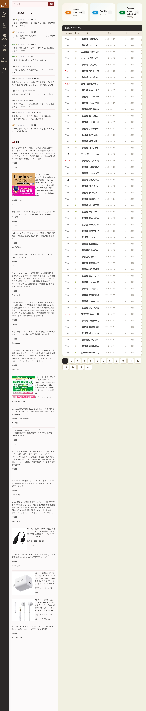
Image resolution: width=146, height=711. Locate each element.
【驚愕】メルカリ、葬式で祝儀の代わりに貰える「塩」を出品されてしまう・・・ (90, 46)
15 (81, 367)
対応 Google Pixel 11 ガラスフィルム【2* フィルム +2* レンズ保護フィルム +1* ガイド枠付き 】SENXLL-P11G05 (33, 214)
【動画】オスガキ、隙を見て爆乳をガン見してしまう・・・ (90, 289)
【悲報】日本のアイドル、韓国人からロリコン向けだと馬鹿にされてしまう (90, 193)
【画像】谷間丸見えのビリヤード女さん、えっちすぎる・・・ (90, 142)
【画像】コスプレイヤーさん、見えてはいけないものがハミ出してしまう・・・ (90, 232)
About (4, 16)
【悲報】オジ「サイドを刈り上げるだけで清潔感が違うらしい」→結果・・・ (90, 213)
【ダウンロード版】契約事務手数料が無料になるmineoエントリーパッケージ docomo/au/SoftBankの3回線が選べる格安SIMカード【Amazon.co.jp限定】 (45, 385)
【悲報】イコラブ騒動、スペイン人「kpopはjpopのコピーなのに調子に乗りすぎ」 (90, 97)
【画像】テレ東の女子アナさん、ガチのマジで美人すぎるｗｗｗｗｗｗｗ (90, 302)
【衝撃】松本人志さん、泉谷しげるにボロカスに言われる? (90, 219)
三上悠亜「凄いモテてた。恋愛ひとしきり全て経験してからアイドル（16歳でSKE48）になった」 (90, 53)
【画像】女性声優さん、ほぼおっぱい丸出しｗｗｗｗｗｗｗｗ (90, 168)
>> (88, 367)
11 (131, 361)
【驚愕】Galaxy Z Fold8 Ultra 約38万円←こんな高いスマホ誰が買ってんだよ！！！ (90, 91)
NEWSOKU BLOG (24, 78)
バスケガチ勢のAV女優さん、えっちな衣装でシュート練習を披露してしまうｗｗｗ (90, 59)
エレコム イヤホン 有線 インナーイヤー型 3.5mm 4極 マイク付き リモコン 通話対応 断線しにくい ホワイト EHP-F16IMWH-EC (45, 605)
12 (138, 361)
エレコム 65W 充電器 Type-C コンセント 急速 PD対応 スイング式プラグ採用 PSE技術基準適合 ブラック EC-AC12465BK (33, 411)
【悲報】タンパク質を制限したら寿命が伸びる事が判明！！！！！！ (90, 309)
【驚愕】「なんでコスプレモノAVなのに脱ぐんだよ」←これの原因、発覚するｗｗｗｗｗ (90, 104)
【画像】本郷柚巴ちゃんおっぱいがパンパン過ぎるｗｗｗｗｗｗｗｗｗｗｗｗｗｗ (90, 321)
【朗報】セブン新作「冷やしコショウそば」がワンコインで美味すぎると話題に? (90, 149)
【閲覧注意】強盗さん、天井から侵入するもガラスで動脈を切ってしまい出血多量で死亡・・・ (90, 110)
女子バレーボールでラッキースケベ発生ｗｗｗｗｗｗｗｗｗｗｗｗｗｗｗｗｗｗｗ (90, 353)
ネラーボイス (23, 66)
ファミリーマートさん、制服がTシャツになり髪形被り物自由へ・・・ (90, 155)
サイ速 (20, 100)
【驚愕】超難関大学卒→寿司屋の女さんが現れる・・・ (90, 264)
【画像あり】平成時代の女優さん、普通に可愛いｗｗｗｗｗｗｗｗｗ (90, 270)
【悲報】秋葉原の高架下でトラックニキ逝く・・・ (90, 296)
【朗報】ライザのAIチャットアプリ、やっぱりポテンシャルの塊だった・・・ (90, 187)
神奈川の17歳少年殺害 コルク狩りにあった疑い (32, 94)
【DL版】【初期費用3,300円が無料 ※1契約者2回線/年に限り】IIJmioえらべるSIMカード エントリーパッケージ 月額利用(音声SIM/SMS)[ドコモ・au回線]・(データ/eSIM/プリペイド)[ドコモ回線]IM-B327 (45, 185)
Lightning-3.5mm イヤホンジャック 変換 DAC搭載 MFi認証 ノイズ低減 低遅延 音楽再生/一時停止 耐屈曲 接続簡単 (33, 235)
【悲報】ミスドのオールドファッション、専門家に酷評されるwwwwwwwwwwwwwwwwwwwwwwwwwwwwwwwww (90, 238)
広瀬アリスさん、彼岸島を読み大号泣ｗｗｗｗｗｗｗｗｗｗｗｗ (90, 315)
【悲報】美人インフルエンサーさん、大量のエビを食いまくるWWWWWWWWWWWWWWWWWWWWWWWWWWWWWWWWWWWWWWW (90, 277)
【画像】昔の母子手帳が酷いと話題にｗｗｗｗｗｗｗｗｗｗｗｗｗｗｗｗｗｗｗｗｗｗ (90, 206)
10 (123, 361)
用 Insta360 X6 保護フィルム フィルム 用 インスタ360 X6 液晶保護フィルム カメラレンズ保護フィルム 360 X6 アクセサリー (33, 483)
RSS (4, 28)
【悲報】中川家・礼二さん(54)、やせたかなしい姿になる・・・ (90, 123)
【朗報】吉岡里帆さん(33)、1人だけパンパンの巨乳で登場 (90, 347)
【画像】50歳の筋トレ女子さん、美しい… (29, 60)
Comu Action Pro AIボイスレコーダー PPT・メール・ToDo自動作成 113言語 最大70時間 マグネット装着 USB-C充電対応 (33, 433)
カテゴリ (4, 39)
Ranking (4, 61)
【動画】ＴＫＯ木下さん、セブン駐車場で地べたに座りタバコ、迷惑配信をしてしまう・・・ (90, 174)
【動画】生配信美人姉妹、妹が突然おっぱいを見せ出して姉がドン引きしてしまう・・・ (90, 245)
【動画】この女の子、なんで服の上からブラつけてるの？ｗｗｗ (90, 65)
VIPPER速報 (129, 39)
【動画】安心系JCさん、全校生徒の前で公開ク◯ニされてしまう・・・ (90, 78)
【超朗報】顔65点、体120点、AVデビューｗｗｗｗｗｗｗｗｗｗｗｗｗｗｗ (90, 257)
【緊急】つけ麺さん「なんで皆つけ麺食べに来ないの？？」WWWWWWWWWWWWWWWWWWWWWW (90, 40)
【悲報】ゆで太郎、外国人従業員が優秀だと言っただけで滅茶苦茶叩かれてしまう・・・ (90, 136)
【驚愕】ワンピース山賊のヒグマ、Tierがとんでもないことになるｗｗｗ (90, 72)
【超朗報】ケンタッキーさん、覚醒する (90, 341)
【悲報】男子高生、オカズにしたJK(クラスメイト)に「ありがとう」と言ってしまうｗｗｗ (90, 117)
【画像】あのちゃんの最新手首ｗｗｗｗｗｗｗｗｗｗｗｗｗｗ (90, 181)
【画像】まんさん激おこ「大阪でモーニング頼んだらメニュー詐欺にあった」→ (90, 283)
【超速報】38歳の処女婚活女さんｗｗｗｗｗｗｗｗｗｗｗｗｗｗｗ (90, 251)
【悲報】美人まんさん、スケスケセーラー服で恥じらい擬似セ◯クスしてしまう (90, 334)
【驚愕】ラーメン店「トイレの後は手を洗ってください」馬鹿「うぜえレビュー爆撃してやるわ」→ (90, 225)
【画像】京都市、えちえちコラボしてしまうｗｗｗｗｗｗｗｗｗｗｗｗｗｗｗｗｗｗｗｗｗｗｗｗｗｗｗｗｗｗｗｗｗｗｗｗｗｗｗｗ (90, 200)
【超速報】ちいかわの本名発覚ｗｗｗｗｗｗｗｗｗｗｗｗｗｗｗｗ (90, 161)
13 (66, 367)
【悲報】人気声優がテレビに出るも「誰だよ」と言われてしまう (90, 129)
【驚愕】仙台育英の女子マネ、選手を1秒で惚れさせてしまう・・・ (90, 328)
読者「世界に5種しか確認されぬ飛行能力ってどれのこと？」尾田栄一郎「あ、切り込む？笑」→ (90, 85)
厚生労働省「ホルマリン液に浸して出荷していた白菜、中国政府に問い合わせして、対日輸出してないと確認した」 (33, 85)
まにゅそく (22, 20)
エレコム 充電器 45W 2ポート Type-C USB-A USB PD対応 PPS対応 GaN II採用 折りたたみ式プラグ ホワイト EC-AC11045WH (45, 578)
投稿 (4, 50)
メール (4, 72)
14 (73, 367)
